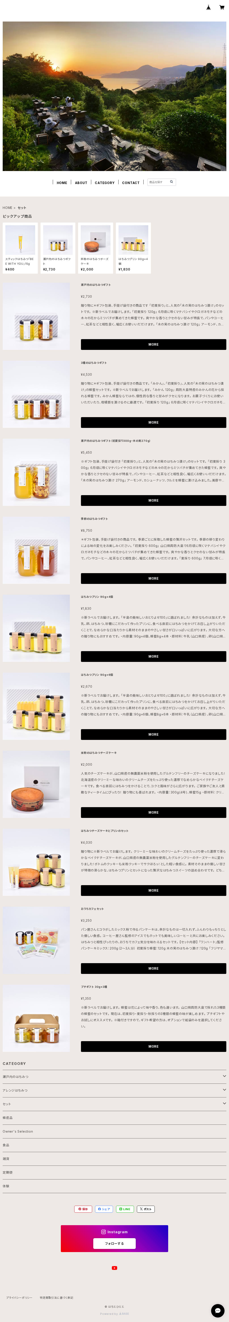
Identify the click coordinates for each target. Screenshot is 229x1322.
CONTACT (131, 183)
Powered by (109, 1313)
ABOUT (81, 183)
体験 (6, 1186)
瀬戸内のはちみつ (15, 1077)
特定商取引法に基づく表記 (56, 1297)
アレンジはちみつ (15, 1090)
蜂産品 (8, 1118)
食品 (6, 1145)
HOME (62, 183)
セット (7, 1104)
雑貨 (6, 1159)
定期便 (8, 1172)
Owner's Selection (18, 1131)
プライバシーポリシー (19, 1297)
